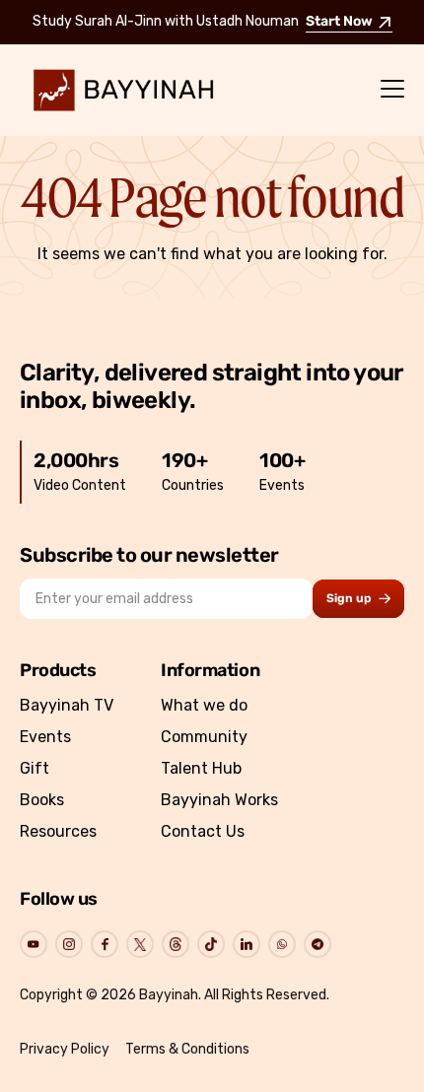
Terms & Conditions (187, 1049)
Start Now (339, 22)
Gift (34, 768)
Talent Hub (201, 768)
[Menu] (392, 90)
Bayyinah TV (66, 705)
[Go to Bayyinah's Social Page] (33, 944)
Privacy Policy (64, 1049)
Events (45, 736)
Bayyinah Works (219, 799)
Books (42, 799)
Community (204, 736)
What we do (204, 705)
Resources (58, 831)
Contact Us (203, 831)
